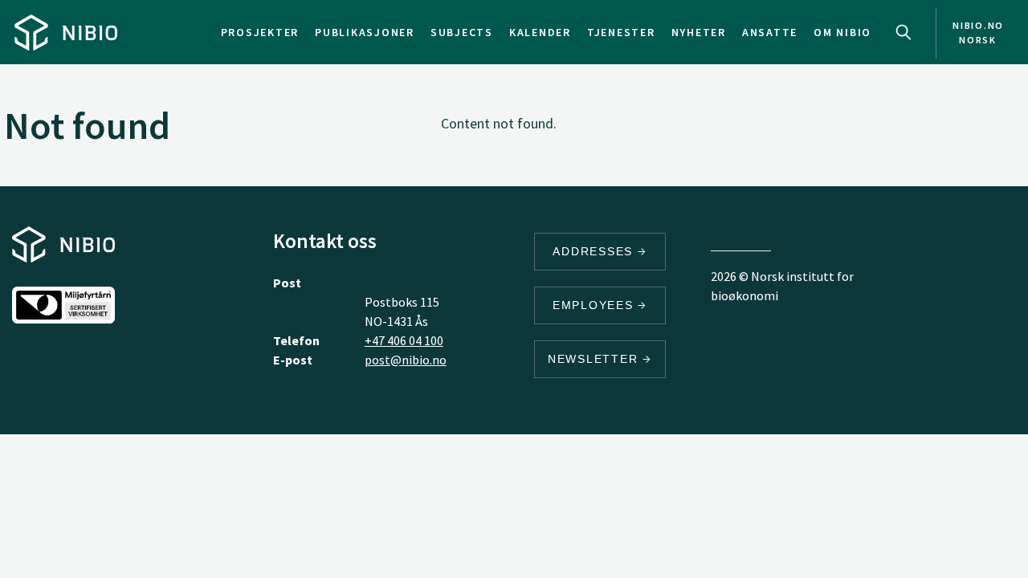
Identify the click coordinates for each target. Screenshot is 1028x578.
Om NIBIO (842, 32)
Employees (595, 305)
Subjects (461, 32)
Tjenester (621, 32)
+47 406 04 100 (404, 340)
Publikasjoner (364, 32)
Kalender (540, 32)
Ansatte (770, 32)
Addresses (595, 251)
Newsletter (595, 358)
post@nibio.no (406, 360)
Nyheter (698, 32)
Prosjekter (260, 32)
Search (903, 32)
